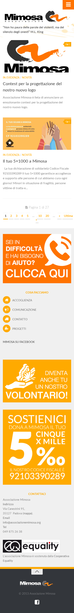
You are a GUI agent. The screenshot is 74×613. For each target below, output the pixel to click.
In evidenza (11, 77)
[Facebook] (37, 602)
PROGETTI (19, 329)
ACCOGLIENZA (22, 300)
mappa (27, 513)
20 (47, 215)
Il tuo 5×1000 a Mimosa (25, 161)
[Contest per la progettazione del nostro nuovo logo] (37, 56)
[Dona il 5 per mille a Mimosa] (37, 483)
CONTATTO (20, 319)
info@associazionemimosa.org (22, 522)
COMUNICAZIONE (24, 309)
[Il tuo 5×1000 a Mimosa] (37, 133)
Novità (27, 77)
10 (40, 215)
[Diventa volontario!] (37, 401)
